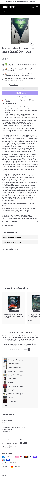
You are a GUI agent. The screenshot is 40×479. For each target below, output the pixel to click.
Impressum (5, 425)
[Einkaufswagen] (32, 7)
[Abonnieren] (29, 349)
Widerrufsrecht (6, 432)
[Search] (36, 11)
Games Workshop (19, 288)
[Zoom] (32, 43)
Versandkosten (14, 85)
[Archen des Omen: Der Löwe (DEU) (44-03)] (14, 267)
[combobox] (20, 11)
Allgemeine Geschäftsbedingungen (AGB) (13, 427)
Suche (3, 422)
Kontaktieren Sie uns (7, 420)
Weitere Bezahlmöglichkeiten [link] (20, 97)
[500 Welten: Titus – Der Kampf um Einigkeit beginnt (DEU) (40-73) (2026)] (14, 307)
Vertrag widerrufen (7, 434)
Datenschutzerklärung (8, 429)
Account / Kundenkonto (8, 418)
